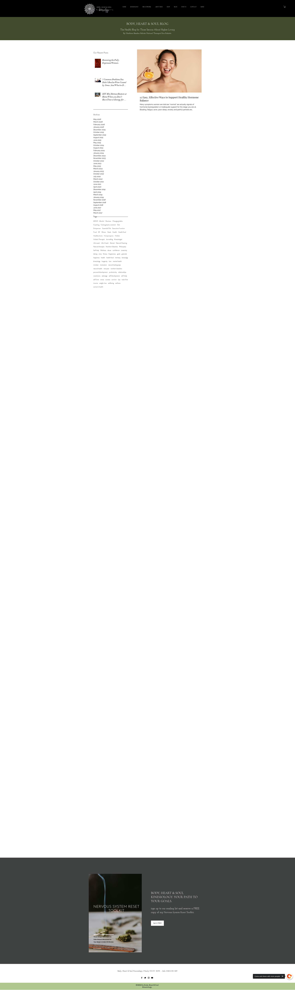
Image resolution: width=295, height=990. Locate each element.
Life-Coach (105, 243)
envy (100, 254)
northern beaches (116, 269)
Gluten (104, 232)
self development (114, 276)
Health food (122, 232)
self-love (96, 279)
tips (119, 279)
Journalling (109, 239)
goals (118, 254)
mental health (117, 261)
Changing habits (117, 221)
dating (95, 254)
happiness (96, 258)
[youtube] (152, 978)
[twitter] (145, 978)
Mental (112, 243)
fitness (105, 254)
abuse (109, 250)
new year (106, 269)
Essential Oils (106, 228)
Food (95, 232)
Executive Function (118, 228)
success (107, 279)
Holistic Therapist (99, 239)
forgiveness (112, 254)
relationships (122, 272)
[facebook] (142, 978)
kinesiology (96, 261)
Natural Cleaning (121, 243)
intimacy (117, 258)
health (103, 258)
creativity (124, 250)
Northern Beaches (112, 247)
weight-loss (103, 283)
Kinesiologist (118, 239)
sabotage (104, 276)
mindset (96, 265)
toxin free (125, 279)
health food (110, 258)
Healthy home (98, 236)
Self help (96, 250)
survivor (114, 279)
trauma (95, 283)
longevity (104, 261)
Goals (109, 232)
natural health (97, 269)
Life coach (96, 243)
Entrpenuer (97, 228)
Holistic (117, 236)
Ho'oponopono (109, 236)
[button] (285, 7)
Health (114, 232)
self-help (124, 276)
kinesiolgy (125, 258)
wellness (117, 283)
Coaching (96, 225)
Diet (118, 225)
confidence (116, 250)
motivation (103, 265)
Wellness (103, 250)
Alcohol (101, 221)
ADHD (95, 221)
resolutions (96, 276)
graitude (124, 254)
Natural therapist (98, 247)
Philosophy (122, 247)
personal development (100, 272)
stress (102, 279)
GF (99, 232)
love (110, 261)
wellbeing (111, 283)
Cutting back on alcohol (108, 225)
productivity (113, 272)
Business (108, 221)
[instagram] (149, 978)
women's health (98, 287)
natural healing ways (114, 265)
